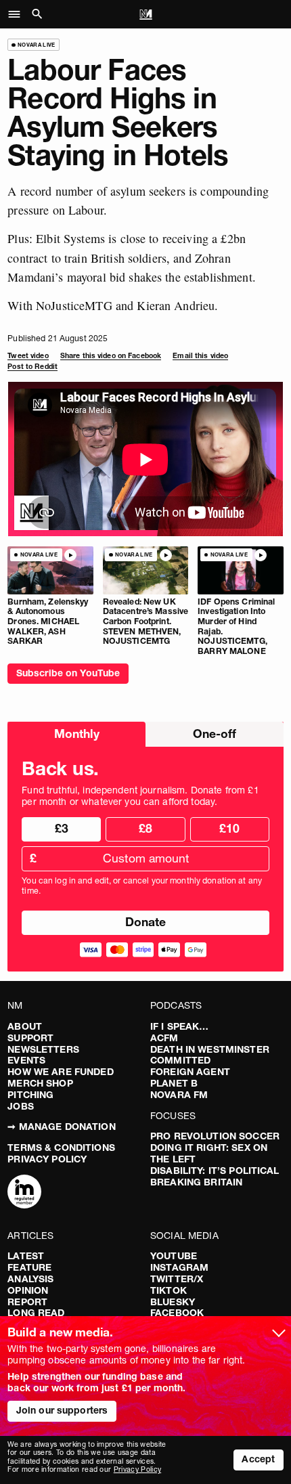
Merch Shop (39, 1083)
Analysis (30, 1279)
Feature (29, 1267)
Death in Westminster (209, 1049)
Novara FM (179, 1095)
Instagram (179, 1267)
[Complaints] (24, 1193)
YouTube (173, 1256)
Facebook (177, 1313)
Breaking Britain (196, 1182)
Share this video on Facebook (110, 355)
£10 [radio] (229, 828)
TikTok (168, 1290)
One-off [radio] (214, 733)
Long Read (35, 1313)
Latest (25, 1256)
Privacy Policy (47, 1159)
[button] (17, 14)
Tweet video (27, 355)
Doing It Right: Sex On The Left (208, 1153)
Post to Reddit (32, 366)
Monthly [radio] (76, 733)
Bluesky (172, 1302)
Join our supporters (62, 1410)
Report (27, 1302)
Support (30, 1038)
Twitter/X (176, 1279)
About (24, 1026)
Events (26, 1060)
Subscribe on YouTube (68, 673)
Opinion (27, 1290)
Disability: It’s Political (214, 1170)
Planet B (174, 1083)
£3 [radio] (61, 828)
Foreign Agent (190, 1072)
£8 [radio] (145, 828)
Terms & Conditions (61, 1147)
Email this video (200, 355)
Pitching (30, 1095)
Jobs (20, 1106)
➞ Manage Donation (61, 1126)
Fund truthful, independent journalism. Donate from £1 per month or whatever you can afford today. (140, 796)
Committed (180, 1060)
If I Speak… (179, 1026)
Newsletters (43, 1049)
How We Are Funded (60, 1072)
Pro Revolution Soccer (214, 1136)
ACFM (164, 1038)
